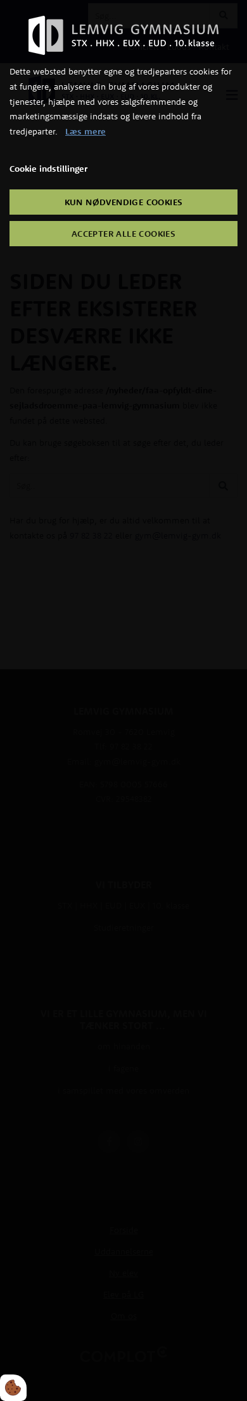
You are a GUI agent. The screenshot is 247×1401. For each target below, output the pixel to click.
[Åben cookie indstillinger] (13, 1387)
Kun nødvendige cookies (124, 202)
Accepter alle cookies (123, 233)
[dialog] (123, 700)
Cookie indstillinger (48, 168)
